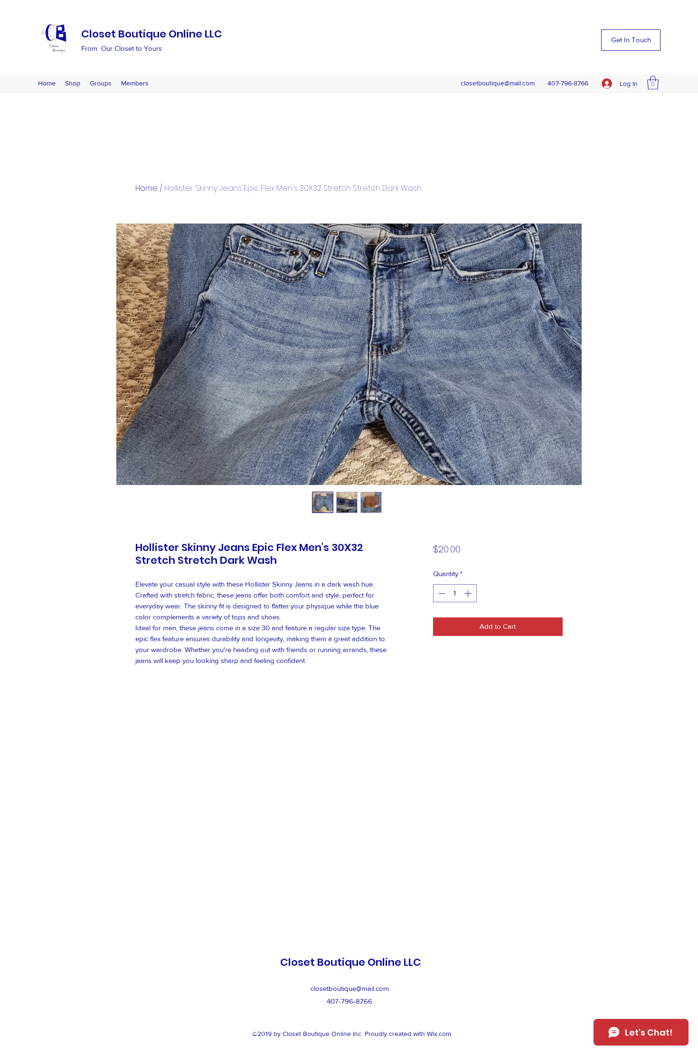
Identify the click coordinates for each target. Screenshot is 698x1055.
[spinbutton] (454, 593)
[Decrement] (440, 593)
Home (146, 188)
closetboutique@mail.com (498, 83)
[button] (630, 40)
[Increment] (468, 593)
